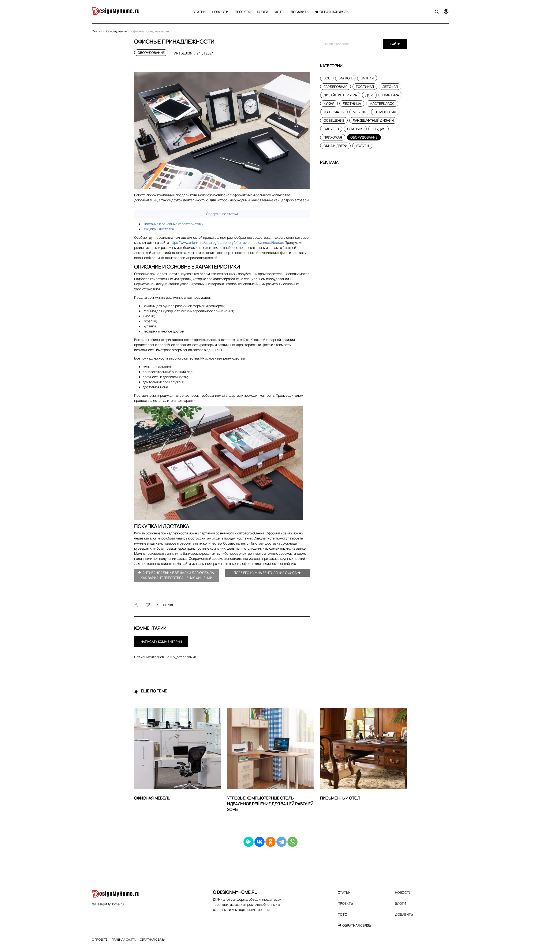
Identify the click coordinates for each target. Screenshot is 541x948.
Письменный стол (340, 798)
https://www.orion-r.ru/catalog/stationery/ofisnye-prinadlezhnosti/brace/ (226, 242)
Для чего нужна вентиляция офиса (265, 572)
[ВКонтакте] (259, 842)
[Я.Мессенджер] (248, 842)
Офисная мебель (152, 798)
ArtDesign (183, 53)
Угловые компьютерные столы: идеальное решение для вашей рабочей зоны (270, 803)
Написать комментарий (161, 641)
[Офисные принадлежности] (222, 130)
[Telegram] (281, 842)
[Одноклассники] (270, 842)
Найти (395, 44)
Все (327, 78)
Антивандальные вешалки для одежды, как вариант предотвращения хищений (178, 575)
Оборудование (151, 52)
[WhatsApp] (292, 842)
